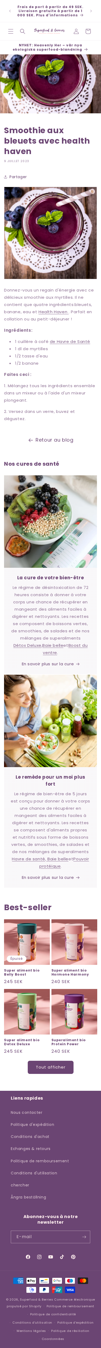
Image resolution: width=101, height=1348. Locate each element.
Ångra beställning (28, 1197)
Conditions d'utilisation (34, 1173)
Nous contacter (26, 1112)
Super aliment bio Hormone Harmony (70, 972)
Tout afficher (50, 1067)
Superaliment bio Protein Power (68, 1042)
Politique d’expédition (75, 1322)
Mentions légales (31, 1331)
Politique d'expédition (32, 1124)
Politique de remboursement (40, 1161)
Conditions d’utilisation (32, 1322)
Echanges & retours (31, 1148)
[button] (11, 31)
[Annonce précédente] (10, 11)
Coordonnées (53, 1339)
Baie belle (52, 645)
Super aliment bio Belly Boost (22, 972)
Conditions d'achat (30, 1136)
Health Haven (54, 312)
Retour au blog (54, 439)
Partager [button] (18, 177)
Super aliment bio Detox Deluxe (22, 1042)
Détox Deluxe (27, 645)
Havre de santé (28, 859)
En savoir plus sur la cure (48, 664)
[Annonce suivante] (91, 11)
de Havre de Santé (70, 341)
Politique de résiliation (70, 1331)
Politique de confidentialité (53, 1314)
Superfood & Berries (36, 1299)
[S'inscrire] (84, 1237)
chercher (20, 1185)
